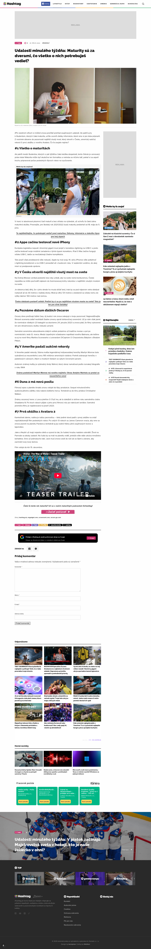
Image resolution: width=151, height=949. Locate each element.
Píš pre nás (68, 921)
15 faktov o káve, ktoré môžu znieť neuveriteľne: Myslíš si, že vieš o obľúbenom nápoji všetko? (118, 302)
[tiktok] (29, 913)
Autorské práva (70, 905)
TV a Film (44, 525)
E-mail (17, 604)
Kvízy (67, 4)
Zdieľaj (47, 4)
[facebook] (15, 913)
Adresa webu (19, 614)
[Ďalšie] (134, 878)
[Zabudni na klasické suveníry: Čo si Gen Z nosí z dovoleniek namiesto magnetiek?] (119, 220)
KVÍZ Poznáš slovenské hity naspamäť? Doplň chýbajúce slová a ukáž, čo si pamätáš (121, 380)
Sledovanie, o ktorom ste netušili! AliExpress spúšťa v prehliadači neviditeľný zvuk (56, 772)
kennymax (72, 944)
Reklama (67, 917)
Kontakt (67, 901)
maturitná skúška (56, 525)
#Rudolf (46, 43)
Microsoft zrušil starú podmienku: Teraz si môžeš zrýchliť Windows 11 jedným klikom (86, 772)
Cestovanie (92, 4)
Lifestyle (57, 4)
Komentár (18, 567)
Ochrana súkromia (71, 913)
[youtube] (20, 913)
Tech (35, 525)
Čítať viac (125, 850)
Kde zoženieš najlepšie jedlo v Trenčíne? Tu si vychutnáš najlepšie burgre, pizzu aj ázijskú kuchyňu (119, 269)
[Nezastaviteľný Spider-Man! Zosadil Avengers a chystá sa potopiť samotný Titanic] (29, 759)
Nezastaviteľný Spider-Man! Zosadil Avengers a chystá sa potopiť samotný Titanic (28, 772)
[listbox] (128, 320)
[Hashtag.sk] (12, 4)
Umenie (103, 4)
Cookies (67, 909)
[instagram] (25, 913)
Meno (17, 595)
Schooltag (133, 4)
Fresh (19, 43)
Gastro (109, 260)
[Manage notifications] (3, 945)
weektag (68, 525)
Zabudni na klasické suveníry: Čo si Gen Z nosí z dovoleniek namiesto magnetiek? (119, 236)
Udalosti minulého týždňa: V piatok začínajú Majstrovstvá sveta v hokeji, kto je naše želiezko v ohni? (57, 844)
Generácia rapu (117, 4)
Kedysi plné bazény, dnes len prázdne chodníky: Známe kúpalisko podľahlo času (121, 351)
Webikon (87, 944)
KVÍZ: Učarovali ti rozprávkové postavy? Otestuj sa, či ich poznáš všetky (120, 371)
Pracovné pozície (25, 783)
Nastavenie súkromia (72, 925)
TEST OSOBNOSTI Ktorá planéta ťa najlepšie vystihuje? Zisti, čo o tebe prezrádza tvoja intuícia (121, 362)
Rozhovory (78, 4)
